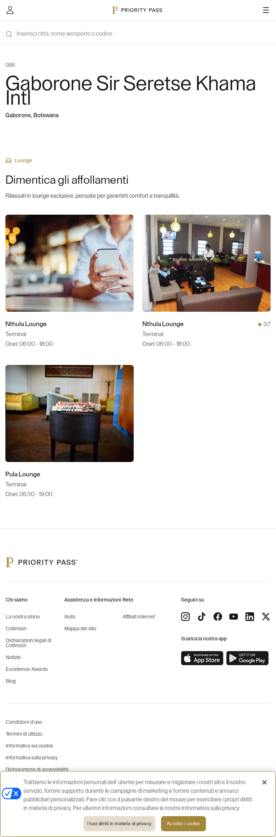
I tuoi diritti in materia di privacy (119, 823)
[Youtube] (233, 616)
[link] (202, 658)
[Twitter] (266, 616)
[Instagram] (185, 616)
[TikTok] (201, 616)
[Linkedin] (249, 616)
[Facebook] (217, 616)
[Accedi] (10, 10)
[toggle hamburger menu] (266, 10)
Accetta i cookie (183, 823)
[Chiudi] (264, 782)
